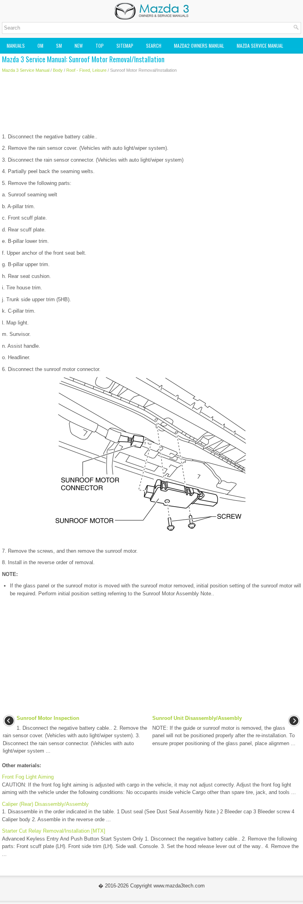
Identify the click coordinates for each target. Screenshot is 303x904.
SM (59, 45)
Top (99, 45)
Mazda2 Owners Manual (199, 45)
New (79, 45)
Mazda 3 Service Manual (25, 70)
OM (40, 45)
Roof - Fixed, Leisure (86, 70)
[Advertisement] (151, 105)
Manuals (16, 45)
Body (58, 70)
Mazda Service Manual (260, 45)
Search (153, 45)
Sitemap (124, 45)
